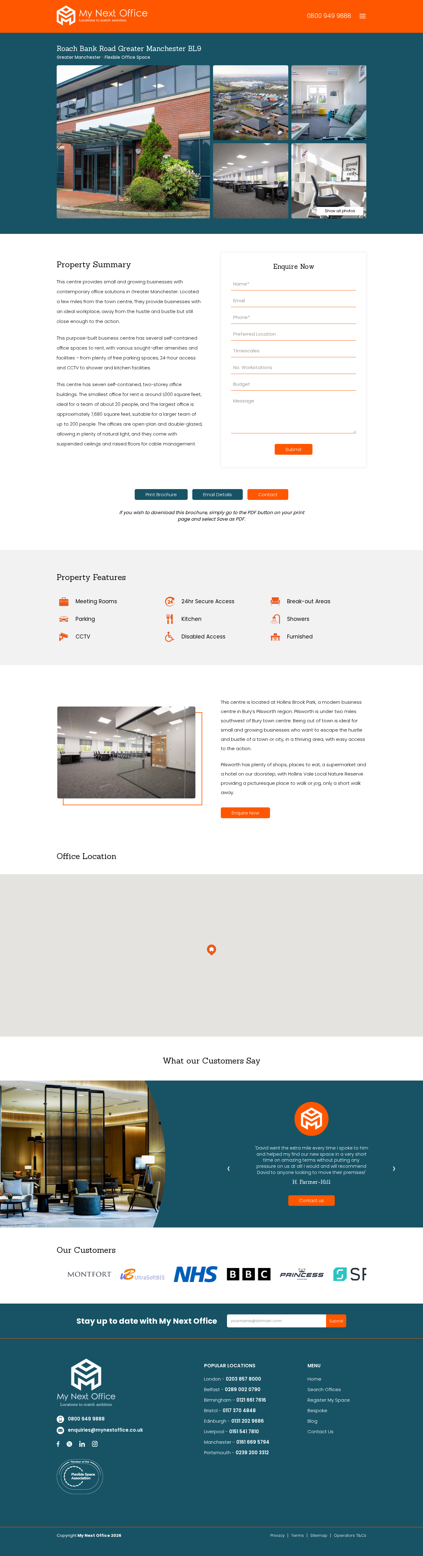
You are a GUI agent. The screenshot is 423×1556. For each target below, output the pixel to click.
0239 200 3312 (252, 1452)
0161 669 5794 (252, 1442)
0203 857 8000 (243, 1379)
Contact (267, 494)
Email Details (217, 494)
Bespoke (317, 1410)
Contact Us (320, 1431)
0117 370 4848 (239, 1410)
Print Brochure (161, 494)
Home (314, 1379)
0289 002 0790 (242, 1389)
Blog (312, 1421)
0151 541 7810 (244, 1431)
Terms (297, 1535)
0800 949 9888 (329, 15)
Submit (294, 449)
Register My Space (328, 1400)
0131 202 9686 (247, 1421)
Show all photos (340, 210)
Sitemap (318, 1535)
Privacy (277, 1535)
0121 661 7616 (252, 1400)
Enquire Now (245, 813)
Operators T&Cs (350, 1535)
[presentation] (228, 1168)
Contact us (311, 1200)
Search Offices (324, 1389)
